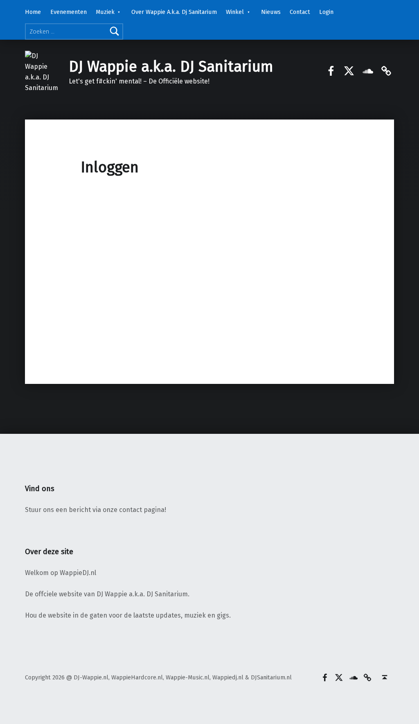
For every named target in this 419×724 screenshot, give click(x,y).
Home (33, 12)
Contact (300, 12)
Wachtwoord (138, 241)
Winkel (235, 12)
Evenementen (68, 12)
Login (326, 12)
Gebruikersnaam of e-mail (157, 204)
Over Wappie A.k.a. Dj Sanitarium (174, 12)
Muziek (105, 12)
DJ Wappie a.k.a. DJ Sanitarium (171, 67)
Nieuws (271, 12)
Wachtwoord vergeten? (209, 328)
